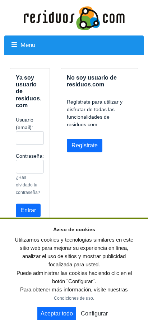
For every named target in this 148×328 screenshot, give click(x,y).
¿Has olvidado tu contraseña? (28, 185)
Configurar (94, 313)
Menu (27, 45)
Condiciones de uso (73, 298)
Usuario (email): (24, 123)
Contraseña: (30, 156)
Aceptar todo (57, 313)
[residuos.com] (74, 17)
